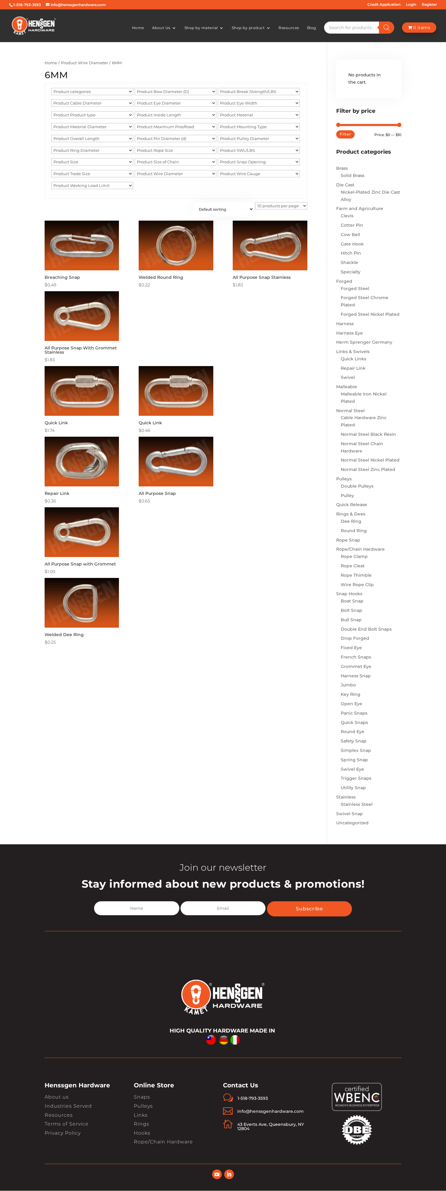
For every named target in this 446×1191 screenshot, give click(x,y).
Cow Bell (350, 234)
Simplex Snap (356, 750)
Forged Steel (355, 288)
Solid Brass (352, 175)
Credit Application (383, 5)
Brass (342, 168)
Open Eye (351, 703)
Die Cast (345, 185)
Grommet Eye (356, 666)
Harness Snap (356, 676)
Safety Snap (354, 741)
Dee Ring (351, 521)
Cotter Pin (352, 225)
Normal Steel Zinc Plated (368, 469)
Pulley (347, 495)
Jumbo (348, 685)
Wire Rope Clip (357, 584)
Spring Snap (354, 759)
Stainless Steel (357, 804)
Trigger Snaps (356, 778)
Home (138, 28)
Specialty (350, 272)
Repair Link (353, 368)
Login (411, 5)
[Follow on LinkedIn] (229, 1174)
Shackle (349, 262)
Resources (289, 28)
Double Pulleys (357, 486)
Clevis (347, 216)
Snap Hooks (349, 593)
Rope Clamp (354, 556)
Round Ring (354, 530)
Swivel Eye (352, 769)
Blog (311, 28)
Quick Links (353, 359)
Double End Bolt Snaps (366, 629)
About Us (161, 28)
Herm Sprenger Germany (364, 342)
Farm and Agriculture (359, 208)
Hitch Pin (351, 253)
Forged (344, 281)
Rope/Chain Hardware (360, 549)
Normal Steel (350, 410)
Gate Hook (352, 244)
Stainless (346, 797)
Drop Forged (355, 638)
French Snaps (356, 657)
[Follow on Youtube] (217, 1174)
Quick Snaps (354, 722)
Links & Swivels (353, 351)
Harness (345, 323)
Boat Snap (352, 601)
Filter (345, 134)
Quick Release (351, 504)
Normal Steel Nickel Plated (370, 460)
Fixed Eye (351, 647)
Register (429, 5)
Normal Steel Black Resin (368, 434)
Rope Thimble (356, 575)
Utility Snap (353, 787)
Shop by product (248, 28)
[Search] (386, 28)
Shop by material (201, 28)
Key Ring (350, 694)
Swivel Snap (349, 813)
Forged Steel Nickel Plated (370, 314)
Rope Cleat (353, 566)
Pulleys (344, 479)
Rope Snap (348, 540)
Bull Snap (351, 619)
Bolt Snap (351, 610)
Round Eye (352, 731)
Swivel (348, 377)
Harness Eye (349, 333)
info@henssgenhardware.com (270, 1111)
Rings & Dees (350, 514)
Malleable (346, 386)
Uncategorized (352, 823)
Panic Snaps (354, 713)
